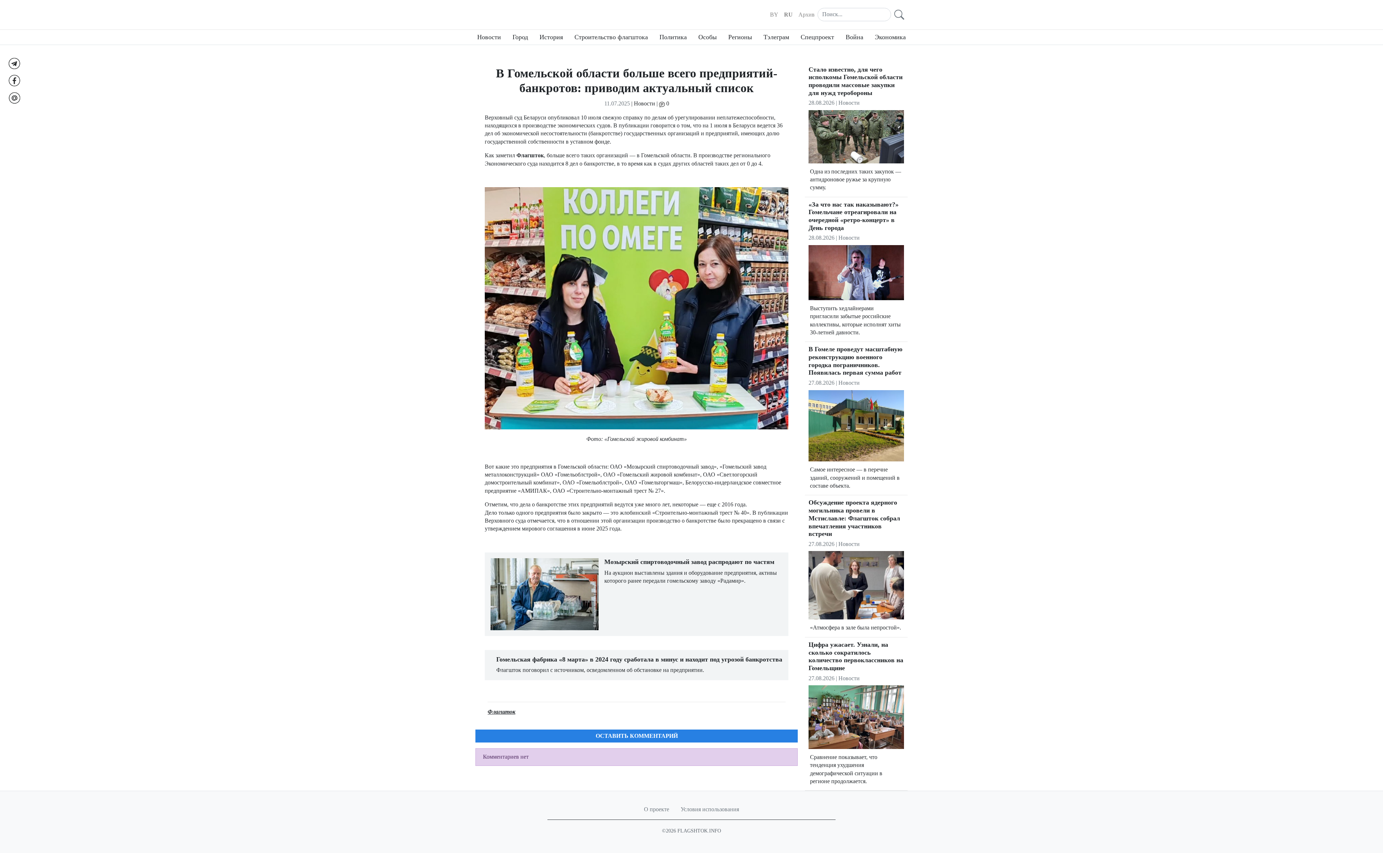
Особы (707, 37)
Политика (673, 37)
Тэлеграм (776, 37)
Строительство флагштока (611, 37)
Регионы (740, 37)
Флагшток (501, 712)
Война (854, 37)
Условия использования (710, 809)
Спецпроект (817, 37)
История (551, 37)
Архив (806, 15)
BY (774, 15)
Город (520, 37)
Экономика (890, 37)
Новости (489, 37)
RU (788, 15)
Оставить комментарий (637, 736)
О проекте (656, 809)
